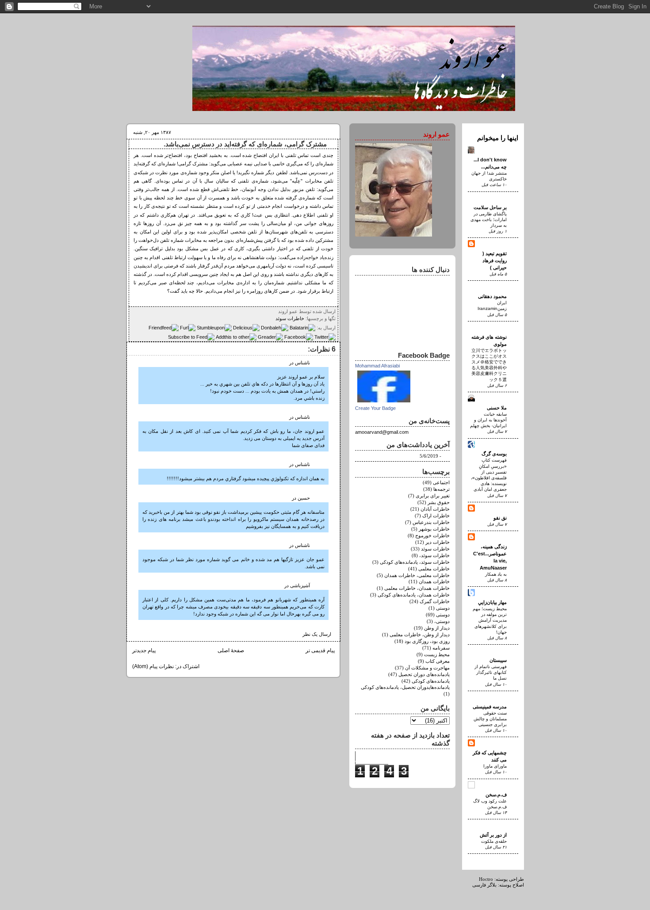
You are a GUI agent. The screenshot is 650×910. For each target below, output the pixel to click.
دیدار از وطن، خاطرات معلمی (420, 634)
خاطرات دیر (437, 542)
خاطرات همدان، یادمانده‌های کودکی (414, 595)
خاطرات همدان (434, 581)
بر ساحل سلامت (490, 207)
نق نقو (500, 517)
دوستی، (442, 621)
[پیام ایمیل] (276, 311)
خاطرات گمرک (435, 601)
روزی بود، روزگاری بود (427, 641)
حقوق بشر (439, 502)
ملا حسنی (497, 407)
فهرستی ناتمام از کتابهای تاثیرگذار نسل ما (490, 672)
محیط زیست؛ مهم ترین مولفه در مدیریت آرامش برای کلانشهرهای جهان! (490, 620)
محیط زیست (437, 654)
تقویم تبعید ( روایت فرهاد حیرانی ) (494, 260)
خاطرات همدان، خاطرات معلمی (417, 588)
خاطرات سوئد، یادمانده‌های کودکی (415, 562)
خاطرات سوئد (289, 318)
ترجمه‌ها (441, 489)
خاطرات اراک (436, 515)
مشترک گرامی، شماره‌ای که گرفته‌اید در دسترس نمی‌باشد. (245, 144)
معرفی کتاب (437, 661)
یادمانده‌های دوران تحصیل (424, 674)
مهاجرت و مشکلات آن (427, 667)
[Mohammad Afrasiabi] (384, 402)
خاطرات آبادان (435, 509)
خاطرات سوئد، (434, 555)
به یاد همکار (496, 574)
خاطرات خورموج (432, 535)
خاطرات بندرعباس (431, 522)
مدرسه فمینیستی (490, 706)
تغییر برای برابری (433, 495)
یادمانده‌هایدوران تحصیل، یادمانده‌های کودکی (405, 687)
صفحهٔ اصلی (231, 650)
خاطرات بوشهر (434, 529)
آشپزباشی (300, 585)
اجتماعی (441, 482)
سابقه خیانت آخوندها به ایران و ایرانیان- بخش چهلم (488, 420)
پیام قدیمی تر (320, 650)
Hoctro (486, 879)
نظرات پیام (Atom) (153, 666)
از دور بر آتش (493, 834)
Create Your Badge (375, 408)
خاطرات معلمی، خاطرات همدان (417, 575)
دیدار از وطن (437, 628)
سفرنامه (441, 648)
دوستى (443, 608)
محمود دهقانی (492, 296)
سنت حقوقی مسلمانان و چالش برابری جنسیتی (490, 719)
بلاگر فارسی (484, 885)
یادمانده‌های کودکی (431, 681)
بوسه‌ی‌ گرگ (494, 453)
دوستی (443, 614)
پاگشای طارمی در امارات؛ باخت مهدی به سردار (488, 219)
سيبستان (498, 660)
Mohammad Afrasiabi (377, 365)
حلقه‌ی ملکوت (494, 841)
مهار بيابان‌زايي (492, 602)
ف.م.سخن (496, 794)
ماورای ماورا (495, 766)
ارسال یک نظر (316, 634)
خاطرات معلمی (434, 568)
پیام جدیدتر (144, 650)
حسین (304, 498)
